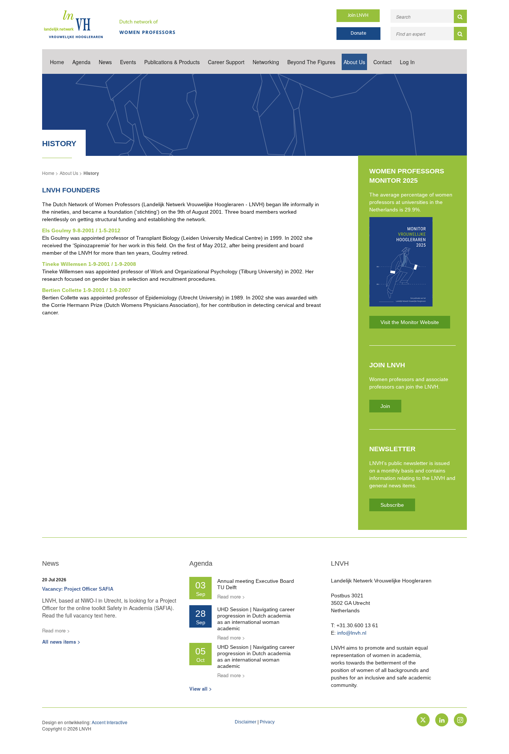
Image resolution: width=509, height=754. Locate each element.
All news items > (61, 641)
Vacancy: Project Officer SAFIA (77, 589)
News (105, 62)
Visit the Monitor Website (409, 322)
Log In (407, 62)
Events (128, 62)
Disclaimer (245, 722)
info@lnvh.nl (351, 633)
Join (385, 406)
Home (57, 62)
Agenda (81, 62)
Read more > (56, 630)
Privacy (267, 722)
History (91, 173)
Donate (358, 33)
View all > (200, 688)
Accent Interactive (109, 722)
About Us (354, 62)
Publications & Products (172, 62)
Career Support (226, 62)
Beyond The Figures (311, 62)
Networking (266, 62)
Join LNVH (358, 15)
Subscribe (392, 505)
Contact (382, 62)
